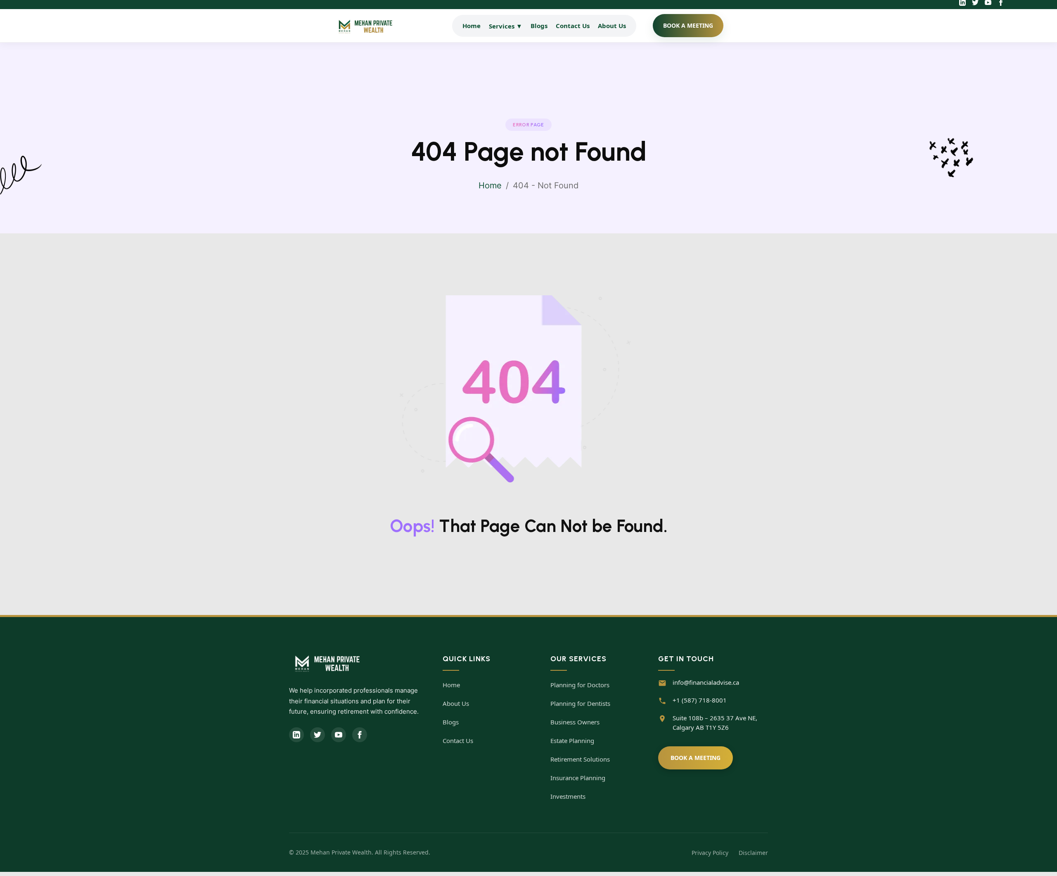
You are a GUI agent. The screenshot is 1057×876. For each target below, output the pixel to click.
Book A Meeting (695, 758)
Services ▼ (505, 26)
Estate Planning (572, 740)
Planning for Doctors (579, 685)
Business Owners (575, 722)
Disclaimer (753, 853)
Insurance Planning (577, 778)
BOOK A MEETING (688, 25)
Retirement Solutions (580, 759)
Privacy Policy (710, 853)
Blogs (539, 25)
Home (471, 25)
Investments (567, 796)
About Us (612, 25)
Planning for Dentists (580, 703)
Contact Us (573, 25)
